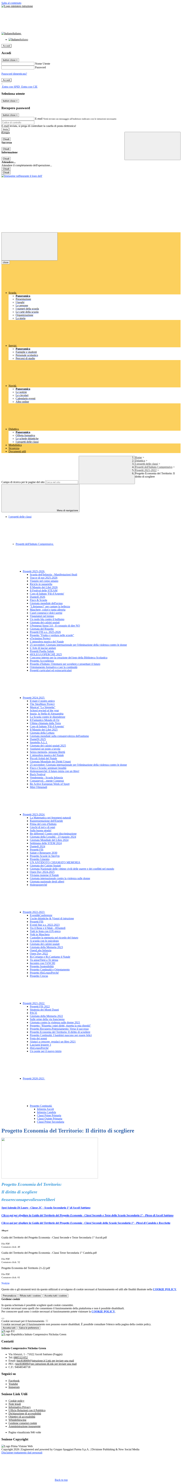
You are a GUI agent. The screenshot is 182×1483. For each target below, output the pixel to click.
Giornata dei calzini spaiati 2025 (48, 745)
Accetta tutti (55, 1295)
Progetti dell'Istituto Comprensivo (153, 466)
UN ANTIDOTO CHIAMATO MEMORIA (55, 862)
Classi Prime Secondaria (50, 1121)
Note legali (15, 1403)
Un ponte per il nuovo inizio (45, 1051)
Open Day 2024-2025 (42, 871)
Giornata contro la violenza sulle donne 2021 (55, 1022)
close (5, 262)
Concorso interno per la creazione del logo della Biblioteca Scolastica (68, 657)
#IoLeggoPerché (39, 1047)
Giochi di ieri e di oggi (42, 827)
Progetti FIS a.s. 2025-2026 (45, 632)
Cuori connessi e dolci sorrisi (46, 612)
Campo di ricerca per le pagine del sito (22, 482)
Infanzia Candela (46, 1112)
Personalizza (9, 1295)
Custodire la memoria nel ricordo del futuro (54, 937)
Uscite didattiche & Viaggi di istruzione (52, 918)
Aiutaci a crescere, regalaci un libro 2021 (53, 1041)
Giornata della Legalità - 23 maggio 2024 (53, 836)
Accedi (6, 46)
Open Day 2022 (39, 953)
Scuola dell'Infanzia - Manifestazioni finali (53, 574)
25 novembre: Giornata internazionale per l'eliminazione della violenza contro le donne (78, 644)
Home (138, 457)
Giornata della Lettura (42, 732)
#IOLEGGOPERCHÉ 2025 (46, 654)
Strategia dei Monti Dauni (44, 1009)
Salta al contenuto (11, 2)
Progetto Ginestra (39, 859)
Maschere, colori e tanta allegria (47, 609)
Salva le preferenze (29, 1327)
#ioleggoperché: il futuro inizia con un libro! (54, 771)
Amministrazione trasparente (25, 1426)
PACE (33, 1012)
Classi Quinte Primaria (49, 1118)
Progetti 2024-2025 (34, 697)
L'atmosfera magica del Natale (47, 641)
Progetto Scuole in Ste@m (45, 855)
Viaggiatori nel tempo (42, 616)
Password (40, 67)
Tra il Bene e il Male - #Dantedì (47, 928)
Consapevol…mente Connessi (47, 780)
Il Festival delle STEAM (43, 590)
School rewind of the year (44, 710)
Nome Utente (42, 63)
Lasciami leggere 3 (40, 1044)
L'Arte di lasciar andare (43, 647)
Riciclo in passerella (41, 584)
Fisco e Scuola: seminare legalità (48, 767)
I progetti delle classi (146, 463)
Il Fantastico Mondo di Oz (44, 720)
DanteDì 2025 (38, 739)
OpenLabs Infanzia (40, 950)
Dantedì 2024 (37, 846)
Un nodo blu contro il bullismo (47, 619)
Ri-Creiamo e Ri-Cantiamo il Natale (50, 956)
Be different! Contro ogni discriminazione (53, 833)
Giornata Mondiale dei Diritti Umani (50, 761)
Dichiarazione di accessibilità (25, 1413)
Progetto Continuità (41, 1105)
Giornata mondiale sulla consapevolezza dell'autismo (59, 736)
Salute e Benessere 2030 (43, 852)
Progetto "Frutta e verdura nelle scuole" (52, 635)
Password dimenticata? (14, 73)
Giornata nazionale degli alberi (47, 881)
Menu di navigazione (67, 510)
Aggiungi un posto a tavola (45, 748)
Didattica (140, 460)
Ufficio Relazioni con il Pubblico (27, 1410)
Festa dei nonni (38, 1038)
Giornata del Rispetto (42, 628)
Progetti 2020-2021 (34, 1078)
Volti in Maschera (40, 934)
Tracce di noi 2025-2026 (43, 577)
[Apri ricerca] (152, 146)
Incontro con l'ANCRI (42, 963)
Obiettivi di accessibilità (22, 1416)
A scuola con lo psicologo (44, 940)
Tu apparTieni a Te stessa (44, 959)
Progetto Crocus (39, 975)
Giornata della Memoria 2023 (46, 947)
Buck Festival (37, 774)
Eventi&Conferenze (41, 915)
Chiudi (6, 139)
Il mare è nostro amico (42, 700)
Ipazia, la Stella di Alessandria (46, 713)
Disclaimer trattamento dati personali (21, 1452)
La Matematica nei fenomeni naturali (50, 817)
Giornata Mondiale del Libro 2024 (49, 839)
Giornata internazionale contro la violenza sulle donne (60, 878)
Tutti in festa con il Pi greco (45, 931)
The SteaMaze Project (42, 704)
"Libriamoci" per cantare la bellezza (50, 606)
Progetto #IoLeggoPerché (44, 972)
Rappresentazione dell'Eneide (46, 820)
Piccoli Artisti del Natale (43, 758)
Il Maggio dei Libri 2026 (44, 587)
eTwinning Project (40, 638)
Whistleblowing (17, 1419)
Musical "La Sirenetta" (42, 707)
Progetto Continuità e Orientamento (50, 969)
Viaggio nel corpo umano (44, 580)
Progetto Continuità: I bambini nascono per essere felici (61, 1035)
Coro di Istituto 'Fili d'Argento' (47, 593)
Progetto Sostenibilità (42, 966)
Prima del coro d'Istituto (43, 824)
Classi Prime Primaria (49, 1115)
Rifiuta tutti (30, 1295)
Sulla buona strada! (40, 830)
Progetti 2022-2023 (34, 912)
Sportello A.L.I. (38, 742)
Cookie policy (16, 1400)
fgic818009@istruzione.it (45, 1360)
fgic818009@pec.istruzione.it (46, 1363)
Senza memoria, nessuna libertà (47, 751)
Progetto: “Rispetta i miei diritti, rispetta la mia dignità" (60, 1025)
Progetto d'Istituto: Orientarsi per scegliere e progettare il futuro (65, 663)
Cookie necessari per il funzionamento (23, 1321)
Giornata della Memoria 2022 (46, 1016)
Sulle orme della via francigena (47, 1019)
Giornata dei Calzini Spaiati (45, 865)
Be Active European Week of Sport (49, 783)
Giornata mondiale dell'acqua (46, 603)
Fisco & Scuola (38, 600)
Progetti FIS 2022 (40, 1006)
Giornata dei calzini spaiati (45, 622)
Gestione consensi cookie (23, 1423)
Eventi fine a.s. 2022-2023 (45, 924)
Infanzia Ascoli (45, 1109)
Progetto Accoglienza (42, 660)
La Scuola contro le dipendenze (47, 716)
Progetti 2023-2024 (34, 814)
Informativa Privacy (20, 1407)
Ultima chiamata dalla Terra (45, 723)
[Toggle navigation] (29, 246)
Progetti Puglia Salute (42, 651)
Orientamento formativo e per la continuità (53, 667)
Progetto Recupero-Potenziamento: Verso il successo (59, 1028)
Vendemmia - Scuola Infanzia (46, 777)
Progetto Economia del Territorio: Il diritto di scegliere (60, 1032)
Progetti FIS (36, 849)
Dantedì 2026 (37, 596)
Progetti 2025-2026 (34, 571)
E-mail (38, 118)
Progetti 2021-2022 (146, 470)
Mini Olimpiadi (38, 787)
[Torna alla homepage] (21, 175)
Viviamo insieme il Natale (44, 875)
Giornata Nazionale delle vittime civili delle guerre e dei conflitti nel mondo (72, 868)
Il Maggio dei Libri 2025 (44, 729)
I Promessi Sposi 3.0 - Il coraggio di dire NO (55, 625)
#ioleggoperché (38, 884)
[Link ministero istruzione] (17, 6)
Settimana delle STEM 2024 (46, 843)
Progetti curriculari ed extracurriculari (51, 670)
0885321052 (21, 1357)
